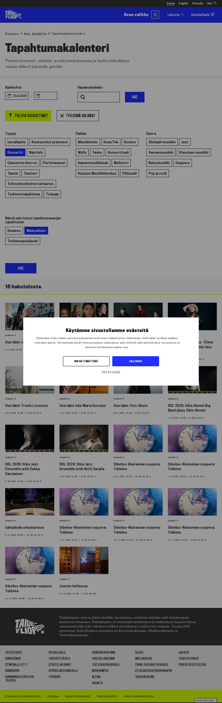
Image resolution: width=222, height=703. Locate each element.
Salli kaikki (135, 361)
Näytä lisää (111, 372)
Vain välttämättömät (86, 361)
